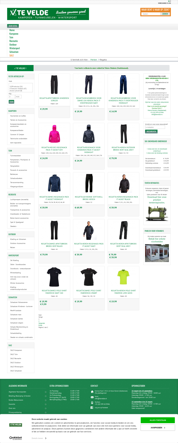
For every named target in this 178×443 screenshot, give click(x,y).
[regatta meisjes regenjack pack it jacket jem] (54, 143)
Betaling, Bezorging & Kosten (20, 396)
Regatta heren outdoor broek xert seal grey (123, 148)
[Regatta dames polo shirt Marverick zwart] (89, 286)
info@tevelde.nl (157, 114)
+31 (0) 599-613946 (157, 112)
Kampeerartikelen (16, 130)
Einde (40, 325)
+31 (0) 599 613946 (102, 404)
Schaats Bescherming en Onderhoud (19, 328)
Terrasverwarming (16, 182)
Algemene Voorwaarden (17, 392)
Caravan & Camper (17, 134)
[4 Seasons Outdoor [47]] (20, 89)
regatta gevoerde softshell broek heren (89, 198)
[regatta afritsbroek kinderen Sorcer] (54, 94)
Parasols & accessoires (18, 170)
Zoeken (165, 13)
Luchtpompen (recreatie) (19, 199)
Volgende (42, 323)
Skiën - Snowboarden (18, 264)
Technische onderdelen (18, 138)
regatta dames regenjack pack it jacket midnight (54, 198)
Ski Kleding (14, 260)
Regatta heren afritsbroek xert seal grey (123, 244)
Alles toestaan (158, 420)
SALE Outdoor (15, 362)
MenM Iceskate (15, 310)
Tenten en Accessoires (18, 120)
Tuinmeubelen (15, 156)
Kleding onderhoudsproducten (18, 288)
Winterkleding (15, 273)
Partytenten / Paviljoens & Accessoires (20, 161)
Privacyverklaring (15, 412)
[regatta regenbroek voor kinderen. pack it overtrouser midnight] (123, 94)
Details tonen (37, 438)
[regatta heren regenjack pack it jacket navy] (89, 239)
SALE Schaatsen (16, 371)
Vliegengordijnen (16, 186)
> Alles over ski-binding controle (157, 153)
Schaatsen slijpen (16, 323)
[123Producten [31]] (20, 87)
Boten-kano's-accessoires (19, 218)
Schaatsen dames (16, 319)
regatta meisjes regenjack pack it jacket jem (54, 148)
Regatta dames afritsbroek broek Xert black (54, 244)
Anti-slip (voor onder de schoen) (19, 278)
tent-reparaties (15, 143)
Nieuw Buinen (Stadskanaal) (157, 110)
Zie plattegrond (100, 393)
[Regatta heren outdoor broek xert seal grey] (123, 143)
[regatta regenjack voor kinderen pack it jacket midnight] (89, 143)
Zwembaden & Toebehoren (20, 214)
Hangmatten (14, 166)
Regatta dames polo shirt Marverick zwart (88, 291)
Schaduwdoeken (16, 178)
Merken (93, 59)
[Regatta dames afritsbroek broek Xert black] (54, 239)
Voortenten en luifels (18, 116)
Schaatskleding (15, 333)
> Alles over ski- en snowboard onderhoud (157, 150)
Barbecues (14, 174)
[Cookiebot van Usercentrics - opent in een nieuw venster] (15, 438)
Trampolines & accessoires (20, 210)
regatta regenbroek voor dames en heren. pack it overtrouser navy (88, 100)
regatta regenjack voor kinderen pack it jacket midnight (89, 149)
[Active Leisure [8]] (20, 91)
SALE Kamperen (16, 350)
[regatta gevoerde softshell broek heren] (89, 192)
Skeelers (13, 226)
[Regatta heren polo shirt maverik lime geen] (123, 286)
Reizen (12, 247)
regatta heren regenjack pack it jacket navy (89, 244)
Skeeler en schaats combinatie (21, 337)
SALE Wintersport (16, 367)
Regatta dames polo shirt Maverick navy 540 (54, 291)
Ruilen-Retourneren (16, 400)
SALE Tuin (14, 354)
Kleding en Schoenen (18, 239)
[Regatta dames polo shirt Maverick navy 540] (54, 286)
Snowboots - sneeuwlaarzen (20, 268)
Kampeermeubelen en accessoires (18, 125)
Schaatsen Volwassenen (19, 302)
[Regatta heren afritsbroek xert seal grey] (123, 239)
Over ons (12, 408)
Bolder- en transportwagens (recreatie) (20, 204)
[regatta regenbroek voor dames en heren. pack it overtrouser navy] (89, 94)
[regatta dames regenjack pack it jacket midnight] (54, 192)
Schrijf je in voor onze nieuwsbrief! (156, 124)
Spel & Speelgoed (16, 222)
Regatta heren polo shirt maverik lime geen (123, 291)
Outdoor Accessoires (17, 243)
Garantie (12, 404)
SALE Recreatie (15, 358)
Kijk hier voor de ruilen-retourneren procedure (157, 103)
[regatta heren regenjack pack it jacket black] (123, 192)
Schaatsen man (15, 314)
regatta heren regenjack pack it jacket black (123, 198)
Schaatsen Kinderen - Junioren (21, 306)
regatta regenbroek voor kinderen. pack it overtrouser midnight (123, 100)
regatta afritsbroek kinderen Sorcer (54, 99)
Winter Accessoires (17, 283)
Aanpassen (156, 427)
